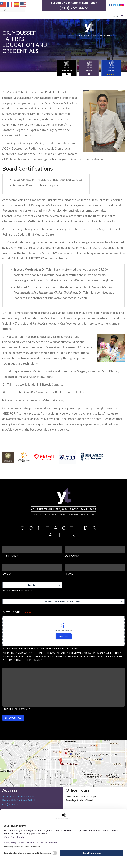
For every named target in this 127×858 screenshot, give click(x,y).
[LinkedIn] (118, 4)
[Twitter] (114, 4)
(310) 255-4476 (74, 7)
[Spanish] (17, 4)
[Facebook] (110, 4)
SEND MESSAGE (13, 717)
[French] (10, 4)
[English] (23, 4)
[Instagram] (122, 4)
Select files (63, 636)
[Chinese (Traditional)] (3, 4)
